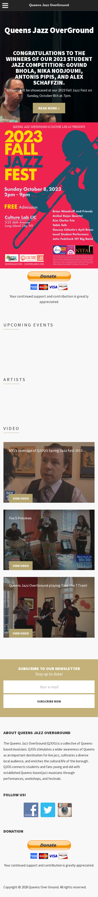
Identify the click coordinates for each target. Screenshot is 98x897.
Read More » (49, 108)
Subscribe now (49, 701)
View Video (21, 498)
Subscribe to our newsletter (49, 668)
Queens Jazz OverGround (48, 30)
